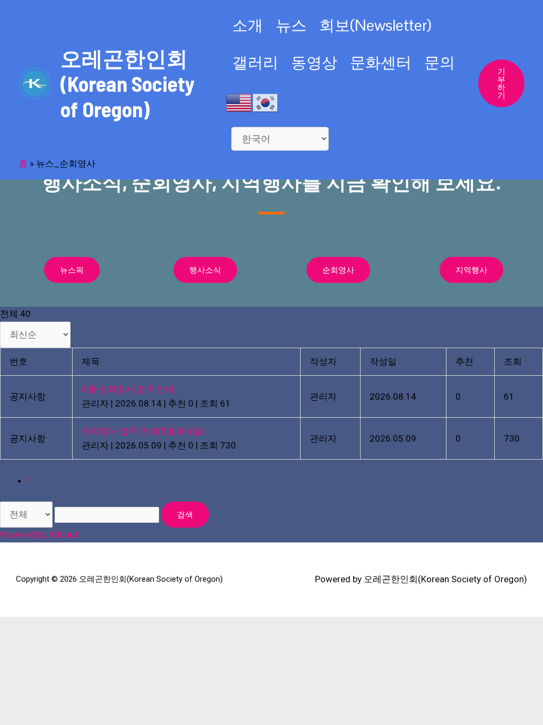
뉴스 (291, 25)
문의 (439, 62)
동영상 (314, 62)
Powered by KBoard (39, 534)
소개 (247, 25)
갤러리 (255, 62)
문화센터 (380, 62)
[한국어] (265, 102)
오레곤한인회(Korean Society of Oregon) (127, 83)
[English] (239, 102)
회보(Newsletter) (375, 25)
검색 (185, 514)
